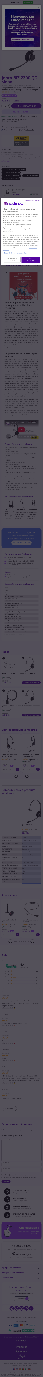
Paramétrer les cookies (12, 259)
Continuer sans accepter (32, 200)
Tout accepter (30, 259)
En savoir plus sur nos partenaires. (15, 253)
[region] (21, 231)
